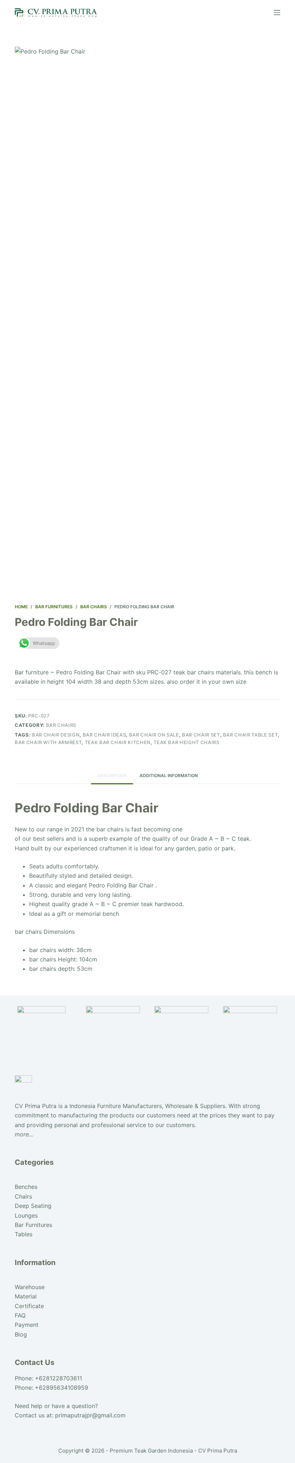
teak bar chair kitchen (118, 742)
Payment (26, 1324)
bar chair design (56, 735)
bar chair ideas (104, 735)
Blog (21, 1334)
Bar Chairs (61, 725)
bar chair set (201, 735)
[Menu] (277, 12)
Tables (23, 1234)
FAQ (20, 1315)
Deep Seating (33, 1205)
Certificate (29, 1306)
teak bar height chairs (186, 742)
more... (24, 1134)
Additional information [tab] (169, 775)
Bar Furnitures (33, 1224)
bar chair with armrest (48, 742)
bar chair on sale (154, 735)
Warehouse (30, 1287)
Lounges (26, 1215)
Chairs (23, 1196)
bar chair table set (250, 735)
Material (26, 1296)
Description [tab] (112, 775)
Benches (26, 1186)
